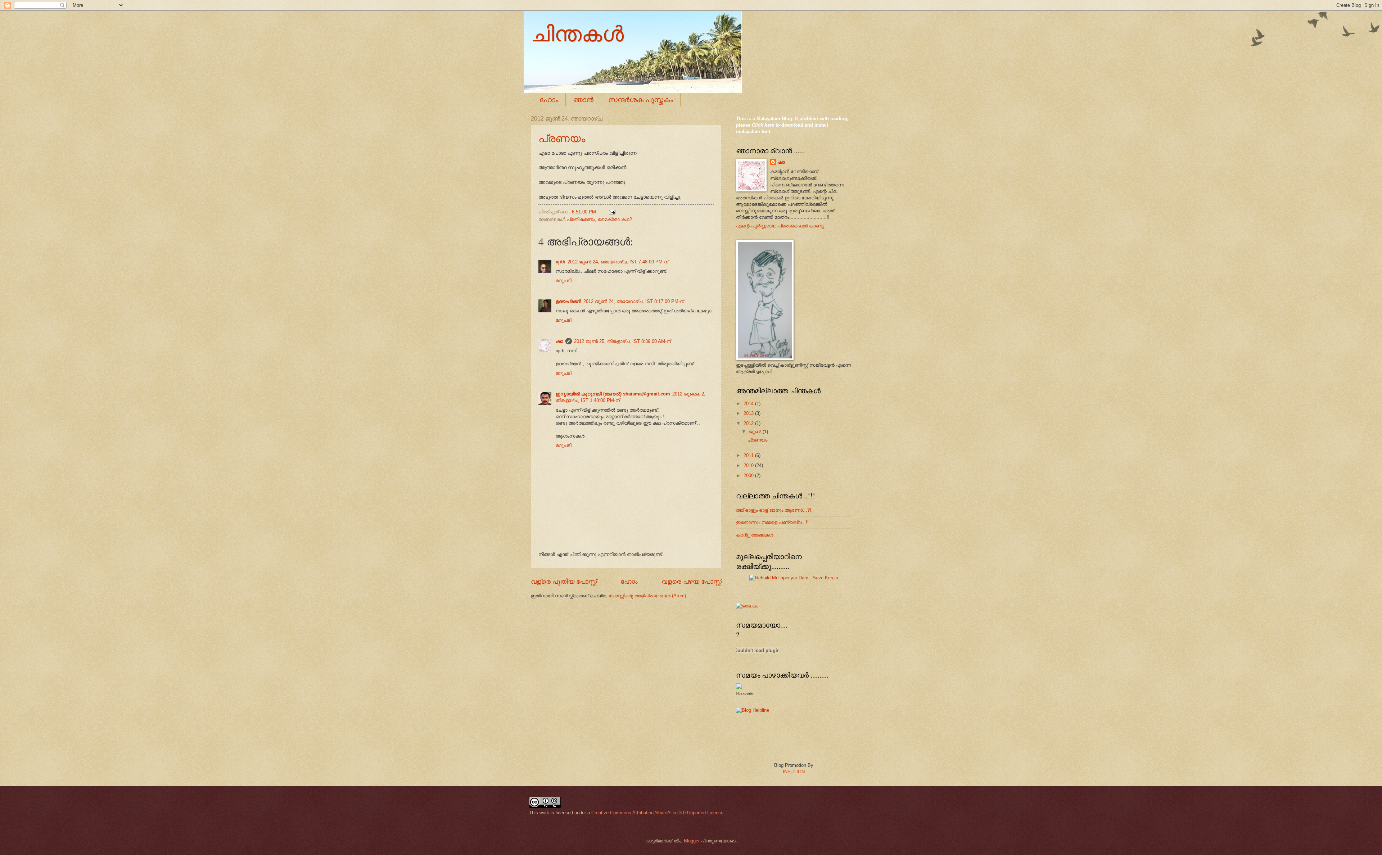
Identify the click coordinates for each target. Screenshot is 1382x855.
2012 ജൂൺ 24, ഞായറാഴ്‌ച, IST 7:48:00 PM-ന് (618, 261)
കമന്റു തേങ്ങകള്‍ (754, 535)
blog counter (745, 693)
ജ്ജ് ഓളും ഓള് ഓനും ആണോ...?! (773, 510)
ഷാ (559, 341)
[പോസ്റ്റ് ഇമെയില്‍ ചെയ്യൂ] (611, 211)
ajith (560, 261)
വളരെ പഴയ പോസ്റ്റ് (691, 581)
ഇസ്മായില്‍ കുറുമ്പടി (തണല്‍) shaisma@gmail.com (613, 394)
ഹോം (548, 99)
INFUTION (794, 771)
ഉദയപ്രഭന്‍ (568, 301)
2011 (749, 455)
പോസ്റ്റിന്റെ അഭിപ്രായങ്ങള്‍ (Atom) (647, 595)
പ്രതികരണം (581, 219)
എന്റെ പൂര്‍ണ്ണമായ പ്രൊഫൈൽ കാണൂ (780, 226)
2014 (749, 403)
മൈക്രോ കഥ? (615, 219)
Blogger (692, 840)
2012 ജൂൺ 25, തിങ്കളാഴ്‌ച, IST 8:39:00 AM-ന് (622, 341)
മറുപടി (564, 280)
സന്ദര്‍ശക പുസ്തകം (640, 99)
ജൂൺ (756, 431)
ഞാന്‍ (583, 99)
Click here (763, 125)
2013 (749, 413)
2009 (749, 475)
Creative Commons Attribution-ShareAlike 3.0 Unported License (657, 812)
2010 (749, 465)
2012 (749, 423)
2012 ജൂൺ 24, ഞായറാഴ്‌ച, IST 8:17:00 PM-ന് (633, 301)
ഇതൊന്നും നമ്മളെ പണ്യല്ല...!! (772, 522)
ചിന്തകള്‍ (577, 33)
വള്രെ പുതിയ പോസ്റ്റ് (564, 581)
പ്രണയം (562, 138)
